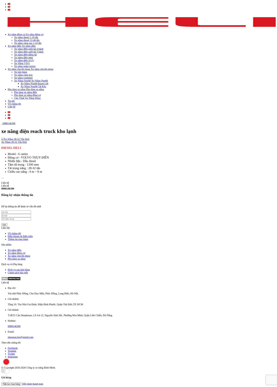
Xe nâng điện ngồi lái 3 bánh (28, 51)
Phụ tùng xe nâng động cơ (27, 95)
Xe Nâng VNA (22, 63)
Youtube (12, 351)
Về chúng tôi (14, 233)
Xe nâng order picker (25, 66)
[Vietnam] (9, 4)
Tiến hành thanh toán (32, 384)
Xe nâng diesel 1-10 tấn (26, 37)
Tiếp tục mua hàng (11, 384)
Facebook (13, 348)
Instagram (13, 356)
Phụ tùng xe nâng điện (25, 92)
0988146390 (8, 123)
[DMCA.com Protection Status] (11, 279)
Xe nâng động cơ (16, 253)
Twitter (11, 353)
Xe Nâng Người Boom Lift (34, 83)
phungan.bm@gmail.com (20, 337)
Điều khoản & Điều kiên (20, 236)
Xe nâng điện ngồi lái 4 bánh (28, 49)
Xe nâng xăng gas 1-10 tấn (27, 43)
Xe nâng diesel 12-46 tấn (26, 40)
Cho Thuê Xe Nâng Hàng (27, 98)
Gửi (4, 225)
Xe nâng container (23, 77)
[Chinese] (9, 9)
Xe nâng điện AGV (24, 60)
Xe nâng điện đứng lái (25, 54)
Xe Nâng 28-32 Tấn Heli (14, 142)
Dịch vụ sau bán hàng (19, 269)
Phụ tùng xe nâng (16, 258)
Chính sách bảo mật (18, 272)
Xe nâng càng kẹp (23, 75)
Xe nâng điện (14, 250)
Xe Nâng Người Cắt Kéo (33, 86)
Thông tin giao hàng (18, 239)
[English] (9, 6)
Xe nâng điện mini (23, 57)
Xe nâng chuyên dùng (19, 256)
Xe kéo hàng (20, 72)
